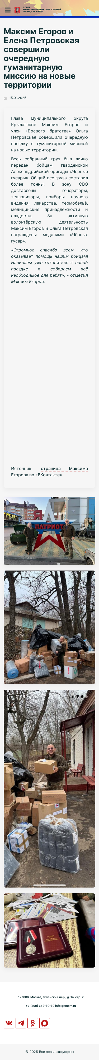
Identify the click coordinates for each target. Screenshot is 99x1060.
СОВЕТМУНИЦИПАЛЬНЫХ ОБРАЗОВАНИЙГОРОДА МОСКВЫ (42, 9)
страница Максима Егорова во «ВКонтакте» (49, 471)
